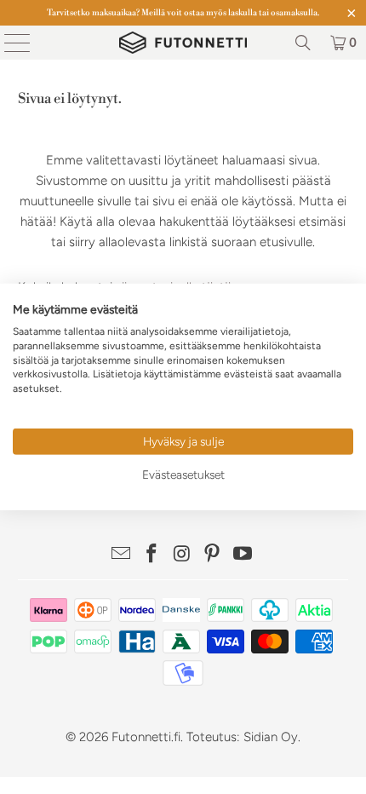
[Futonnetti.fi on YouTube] (243, 555)
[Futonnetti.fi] (183, 43)
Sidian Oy (270, 737)
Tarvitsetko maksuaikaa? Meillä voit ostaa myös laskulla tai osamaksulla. (183, 13)
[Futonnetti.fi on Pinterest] (213, 555)
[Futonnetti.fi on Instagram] (182, 555)
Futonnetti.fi (146, 737)
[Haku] (303, 43)
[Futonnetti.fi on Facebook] (151, 555)
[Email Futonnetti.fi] (121, 555)
